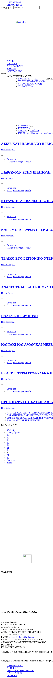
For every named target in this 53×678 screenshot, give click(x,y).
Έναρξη (10, 430)
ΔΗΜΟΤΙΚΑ (24, 125)
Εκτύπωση (35, 130)
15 (8, 440)
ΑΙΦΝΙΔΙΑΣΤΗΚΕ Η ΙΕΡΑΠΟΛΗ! (23, 420)
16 (8, 442)
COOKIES (12, 675)
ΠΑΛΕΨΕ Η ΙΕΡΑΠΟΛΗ (19, 316)
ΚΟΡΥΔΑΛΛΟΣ (14, 71)
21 (8, 455)
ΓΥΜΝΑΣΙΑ (24, 128)
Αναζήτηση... (7, 7)
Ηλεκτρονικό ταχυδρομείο (19, 161)
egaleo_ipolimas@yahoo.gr (21, 637)
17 (8, 445)
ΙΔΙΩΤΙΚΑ (23, 133)
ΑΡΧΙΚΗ (11, 61)
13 (8, 435)
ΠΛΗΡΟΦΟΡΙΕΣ (15, 665)
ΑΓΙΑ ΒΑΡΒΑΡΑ (15, 66)
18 (8, 447)
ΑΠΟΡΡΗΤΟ (13, 668)
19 (8, 450)
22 (8, 457)
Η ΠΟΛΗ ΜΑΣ (14, 2)
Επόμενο (11, 460)
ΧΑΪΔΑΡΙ (11, 68)
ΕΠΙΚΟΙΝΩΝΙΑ (14, 5)
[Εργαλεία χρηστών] (31, 126)
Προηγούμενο (13, 432)
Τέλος (9, 462)
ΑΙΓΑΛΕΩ (12, 63)
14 (8, 437)
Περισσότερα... (8, 149)
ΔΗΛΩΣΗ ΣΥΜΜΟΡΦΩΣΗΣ (20, 670)
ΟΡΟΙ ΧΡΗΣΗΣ (14, 673)
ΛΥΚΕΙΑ (22, 131)
